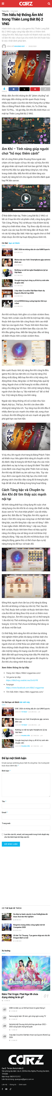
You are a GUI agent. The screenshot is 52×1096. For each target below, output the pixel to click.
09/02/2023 (33, 46)
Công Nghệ (14, 11)
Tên (4, 801)
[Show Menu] (3, 3)
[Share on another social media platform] (45, 89)
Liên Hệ (4, 1084)
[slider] (24, 209)
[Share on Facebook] (14, 89)
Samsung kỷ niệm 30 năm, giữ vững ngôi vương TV (27, 1016)
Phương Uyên (25, 735)
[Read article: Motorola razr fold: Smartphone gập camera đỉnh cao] (7, 262)
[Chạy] (5, 209)
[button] (26, 198)
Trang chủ (5, 11)
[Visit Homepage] (26, 4)
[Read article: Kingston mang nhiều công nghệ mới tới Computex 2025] (6, 927)
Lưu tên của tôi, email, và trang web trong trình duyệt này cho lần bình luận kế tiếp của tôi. (26, 835)
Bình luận (6, 771)
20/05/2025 (17, 930)
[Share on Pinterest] (35, 89)
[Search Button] (49, 3)
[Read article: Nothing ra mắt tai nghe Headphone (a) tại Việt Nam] (7, 273)
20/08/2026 (19, 296)
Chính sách (22, 1084)
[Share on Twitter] (24, 89)
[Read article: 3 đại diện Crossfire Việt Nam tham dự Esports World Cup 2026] (7, 293)
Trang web (6, 823)
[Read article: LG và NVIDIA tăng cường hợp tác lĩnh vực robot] (7, 304)
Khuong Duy (19, 46)
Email (5, 812)
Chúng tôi (13, 1084)
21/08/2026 (19, 275)
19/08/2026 (19, 306)
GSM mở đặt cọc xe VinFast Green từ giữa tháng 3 (27, 1008)
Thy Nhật (24, 712)
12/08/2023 (17, 941)
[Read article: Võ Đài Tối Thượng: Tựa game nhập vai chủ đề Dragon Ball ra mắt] (6, 937)
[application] (26, 198)
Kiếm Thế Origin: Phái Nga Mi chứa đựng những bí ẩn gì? (20, 996)
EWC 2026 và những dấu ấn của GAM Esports (32, 249)
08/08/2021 (17, 920)
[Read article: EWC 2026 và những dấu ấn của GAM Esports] (7, 252)
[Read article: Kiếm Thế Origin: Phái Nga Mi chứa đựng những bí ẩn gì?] (26, 973)
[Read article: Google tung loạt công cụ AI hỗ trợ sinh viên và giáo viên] (7, 283)
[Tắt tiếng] (43, 209)
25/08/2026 (19, 252)
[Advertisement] (26, 875)
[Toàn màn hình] (47, 209)
